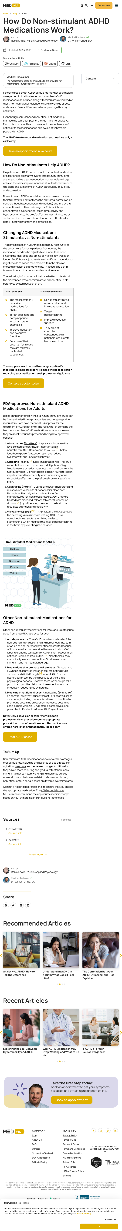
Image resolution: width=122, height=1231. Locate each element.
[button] (116, 5)
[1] (57, 449)
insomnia (20, 766)
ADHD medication (37, 244)
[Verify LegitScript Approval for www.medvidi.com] (96, 1167)
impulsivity (51, 211)
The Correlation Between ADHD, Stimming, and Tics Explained (83, 975)
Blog (15, 13)
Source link (15, 833)
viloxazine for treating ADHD (40, 515)
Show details (110, 1219)
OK (99, 1226)
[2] (31, 461)
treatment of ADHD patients (20, 426)
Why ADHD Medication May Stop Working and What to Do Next (61, 1052)
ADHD (24, 13)
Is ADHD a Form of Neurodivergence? (94, 1050)
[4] (32, 511)
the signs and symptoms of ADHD (23, 186)
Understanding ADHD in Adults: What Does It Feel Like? (43, 975)
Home (6, 13)
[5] (46, 655)
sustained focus (12, 218)
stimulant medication (60, 172)
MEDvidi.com (32, 1183)
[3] (18, 503)
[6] (40, 674)
